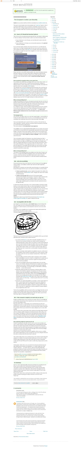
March (54, 48)
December (55, 23)
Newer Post (16, 431)
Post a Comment (18, 428)
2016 (53, 20)
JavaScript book (29, 10)
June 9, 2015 (35, 359)
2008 (53, 64)
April (54, 46)
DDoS (29, 86)
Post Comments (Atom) (23, 436)
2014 (53, 54)
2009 (53, 62)
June (54, 32)
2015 (53, 22)
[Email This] (32, 383)
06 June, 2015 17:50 (20, 397)
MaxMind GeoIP (25, 88)
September (55, 27)
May (54, 45)
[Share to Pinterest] (37, 383)
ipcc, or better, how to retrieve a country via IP (59, 40)
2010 (53, 61)
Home (31, 431)
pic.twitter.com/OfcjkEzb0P (20, 356)
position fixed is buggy (27, 276)
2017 (53, 18)
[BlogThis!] (34, 383)
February (55, 50)
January (55, 52)
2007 (53, 66)
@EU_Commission (23, 354)
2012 (53, 57)
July (54, 30)
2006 (53, 68)
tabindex (29, 172)
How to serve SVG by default (58, 33)
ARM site (29, 49)
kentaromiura (19, 401)
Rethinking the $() (56, 35)
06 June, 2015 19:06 (20, 426)
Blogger (45, 445)
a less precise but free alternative (22, 92)
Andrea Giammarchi (54, 73)
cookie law (38, 25)
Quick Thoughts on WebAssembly (59, 37)
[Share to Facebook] (36, 383)
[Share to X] (35, 383)
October (55, 25)
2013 (53, 55)
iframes (25, 239)
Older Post (45, 431)
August (54, 28)
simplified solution (41, 22)
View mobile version (31, 433)
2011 (53, 59)
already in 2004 (43, 94)
